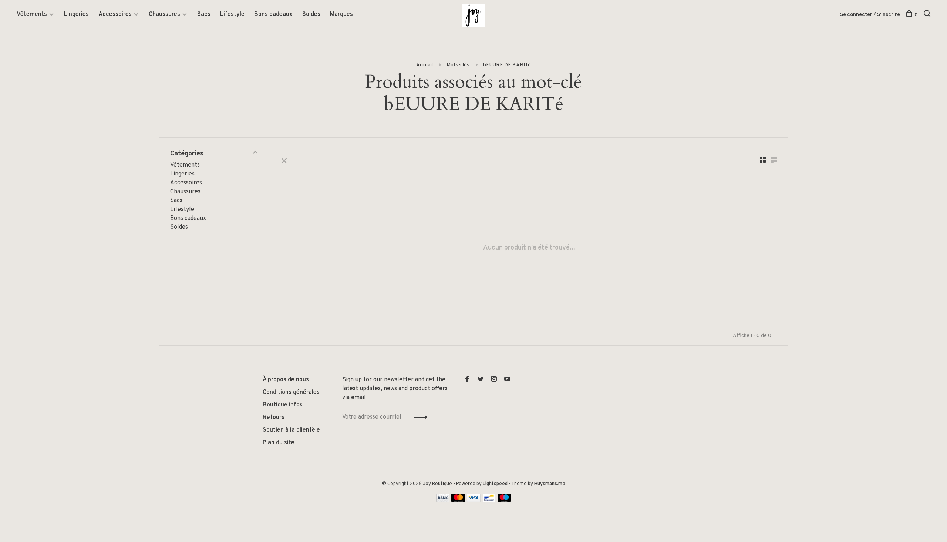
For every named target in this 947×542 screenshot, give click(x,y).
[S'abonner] (520, 291)
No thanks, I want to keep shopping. (473, 338)
